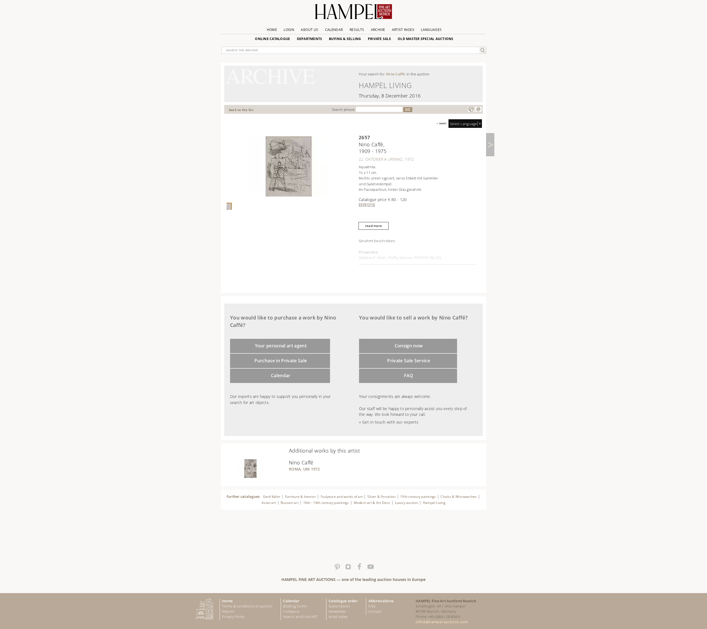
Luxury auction (406, 502)
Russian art (290, 502)
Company (291, 611)
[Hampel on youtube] (370, 567)
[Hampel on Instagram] (348, 567)
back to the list (241, 109)
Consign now (409, 346)
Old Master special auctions (425, 38)
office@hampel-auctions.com (442, 621)
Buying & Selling (345, 38)
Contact (374, 611)
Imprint (228, 611)
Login (289, 29)
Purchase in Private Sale (280, 361)
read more (373, 226)
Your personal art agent (281, 346)
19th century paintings (418, 496)
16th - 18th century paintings (326, 502)
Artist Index (403, 29)
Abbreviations (381, 600)
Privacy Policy (233, 616)
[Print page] (471, 109)
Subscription (339, 606)
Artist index (338, 616)
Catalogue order (343, 600)
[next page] (490, 144)
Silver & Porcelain (381, 496)
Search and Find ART (300, 616)
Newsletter (337, 611)
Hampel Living (434, 502)
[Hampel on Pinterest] (337, 567)
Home (272, 29)
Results (357, 29)
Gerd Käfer (271, 496)
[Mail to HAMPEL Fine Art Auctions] (478, 109)
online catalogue (272, 38)
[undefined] (243, 476)
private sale (379, 38)
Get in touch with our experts (390, 422)
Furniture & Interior (300, 496)
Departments (309, 38)
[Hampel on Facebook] (359, 567)
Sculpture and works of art (342, 496)
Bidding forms (295, 606)
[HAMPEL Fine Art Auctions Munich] (353, 13)
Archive (378, 29)
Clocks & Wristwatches (458, 496)
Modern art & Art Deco (372, 502)
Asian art (269, 502)
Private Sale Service (408, 361)
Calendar (334, 29)
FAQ (408, 375)
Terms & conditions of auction (247, 606)
